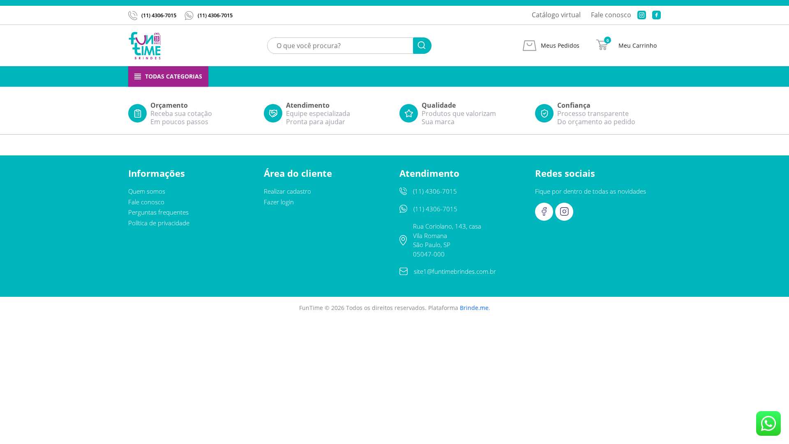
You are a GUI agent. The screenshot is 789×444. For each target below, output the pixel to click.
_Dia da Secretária (263, 76)
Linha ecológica (513, 76)
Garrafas (436, 76)
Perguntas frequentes (158, 306)
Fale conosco (611, 14)
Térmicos (646, 76)
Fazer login (279, 295)
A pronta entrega (357, 76)
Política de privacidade (158, 316)
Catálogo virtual (556, 14)
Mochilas (590, 76)
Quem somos (146, 285)
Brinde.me (474, 401)
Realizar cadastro (287, 285)
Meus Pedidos (560, 45)
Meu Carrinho (637, 45)
